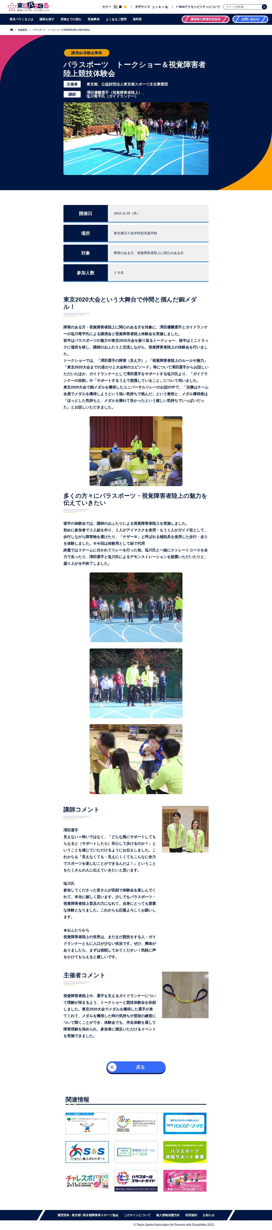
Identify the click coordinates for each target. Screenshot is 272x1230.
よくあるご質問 (116, 19)
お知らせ (209, 1215)
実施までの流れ (71, 19)
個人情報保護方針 (168, 1215)
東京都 (76, 1215)
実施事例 (94, 19)
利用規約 (191, 1215)
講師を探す (47, 19)
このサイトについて (137, 1215)
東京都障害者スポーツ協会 (100, 1215)
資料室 (137, 19)
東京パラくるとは (21, 19)
